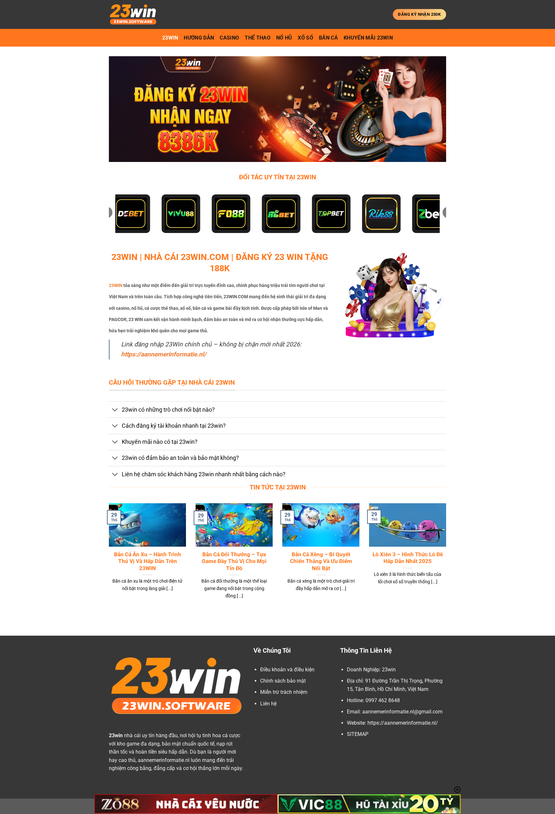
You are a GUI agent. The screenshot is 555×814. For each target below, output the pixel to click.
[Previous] (107, 559)
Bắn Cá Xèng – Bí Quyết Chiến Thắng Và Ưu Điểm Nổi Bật (321, 561)
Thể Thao (257, 38)
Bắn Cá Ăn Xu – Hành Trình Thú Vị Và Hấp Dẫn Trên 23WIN (147, 561)
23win (170, 38)
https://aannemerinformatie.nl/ (163, 354)
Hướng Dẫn (199, 38)
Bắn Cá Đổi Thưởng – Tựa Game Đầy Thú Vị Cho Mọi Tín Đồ (234, 561)
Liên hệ (268, 704)
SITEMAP (357, 734)
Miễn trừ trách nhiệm (283, 692)
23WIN (115, 285)
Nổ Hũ (284, 38)
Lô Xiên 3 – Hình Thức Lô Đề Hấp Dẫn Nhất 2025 (408, 558)
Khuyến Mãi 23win (368, 38)
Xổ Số (305, 38)
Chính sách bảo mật (283, 681)
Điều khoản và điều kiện (287, 669)
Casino (229, 38)
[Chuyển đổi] (115, 410)
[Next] (447, 559)
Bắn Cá (328, 38)
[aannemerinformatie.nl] (141, 14)
